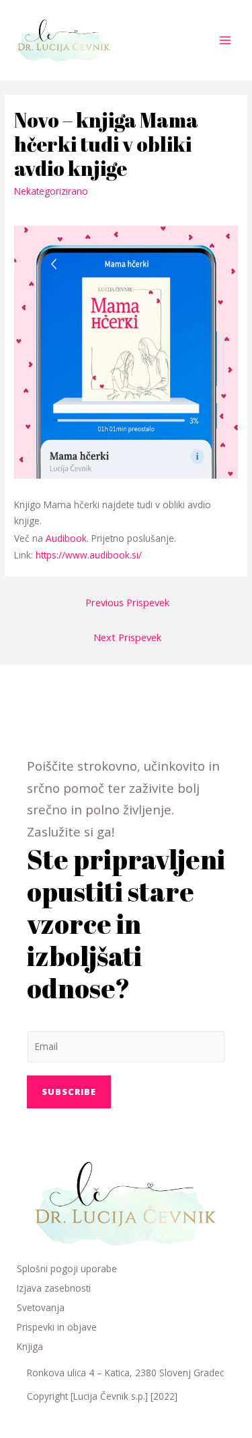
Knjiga (30, 1346)
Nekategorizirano (51, 191)
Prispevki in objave (57, 1327)
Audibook (66, 538)
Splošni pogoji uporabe (67, 1268)
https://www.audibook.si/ (89, 554)
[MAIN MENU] (225, 40)
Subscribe (69, 1092)
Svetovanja (41, 1307)
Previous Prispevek (127, 602)
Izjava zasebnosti (54, 1288)
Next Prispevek (127, 637)
